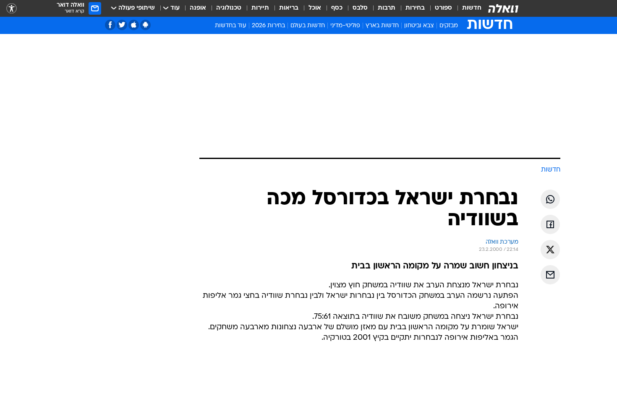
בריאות (288, 8)
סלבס (360, 8)
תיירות (260, 8)
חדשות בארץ (382, 26)
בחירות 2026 (268, 26)
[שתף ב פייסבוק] (550, 224)
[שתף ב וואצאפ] (550, 199)
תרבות (386, 8)
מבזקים (448, 26)
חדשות (471, 8)
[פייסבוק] (110, 25)
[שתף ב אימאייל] (550, 274)
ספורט (443, 8)
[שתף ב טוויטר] (550, 249)
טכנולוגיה (228, 8)
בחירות (415, 8)
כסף (336, 8)
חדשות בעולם (307, 26)
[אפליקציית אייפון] (133, 25)
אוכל (314, 8)
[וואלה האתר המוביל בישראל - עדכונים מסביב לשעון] (503, 8)
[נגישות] (11, 8)
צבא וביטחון (419, 26)
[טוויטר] (122, 25)
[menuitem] (466, 8)
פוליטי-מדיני (345, 26)
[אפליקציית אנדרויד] (145, 25)
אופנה (198, 8)
